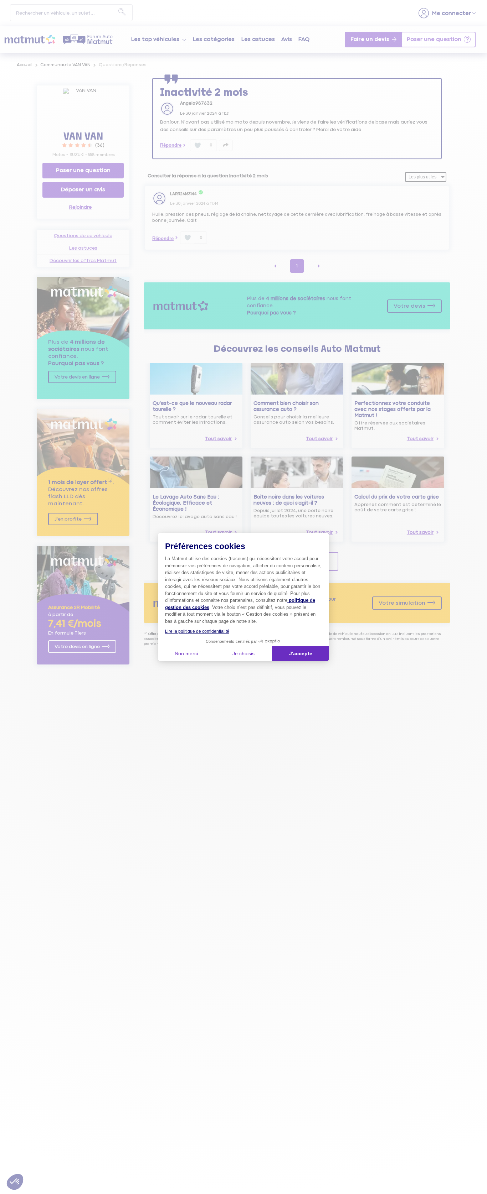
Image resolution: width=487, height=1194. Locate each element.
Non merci (186, 653)
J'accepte (300, 653)
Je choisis (243, 653)
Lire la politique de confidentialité (197, 631)
